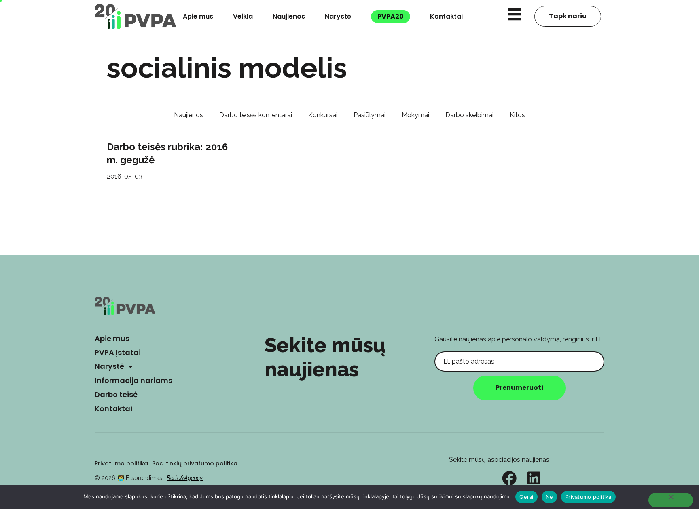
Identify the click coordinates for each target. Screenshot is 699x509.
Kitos (517, 115)
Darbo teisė (116, 394)
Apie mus (198, 16)
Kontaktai (446, 16)
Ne (549, 497)
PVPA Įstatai (118, 352)
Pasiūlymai (370, 115)
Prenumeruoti (519, 387)
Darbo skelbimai (469, 115)
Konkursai (322, 115)
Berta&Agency (185, 478)
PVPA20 (390, 16)
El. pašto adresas (459, 345)
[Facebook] (509, 478)
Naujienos (289, 16)
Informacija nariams (133, 380)
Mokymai (415, 115)
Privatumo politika (121, 463)
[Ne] (670, 500)
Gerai (526, 497)
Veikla (243, 16)
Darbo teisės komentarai (255, 115)
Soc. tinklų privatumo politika (194, 463)
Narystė (338, 16)
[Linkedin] (534, 478)
